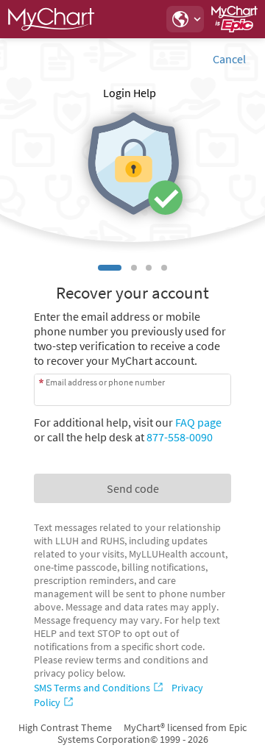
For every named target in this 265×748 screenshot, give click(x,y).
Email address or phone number (105, 382)
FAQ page (198, 422)
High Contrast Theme (65, 727)
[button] (184, 19)
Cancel (229, 58)
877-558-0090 (179, 437)
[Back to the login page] (51, 19)
